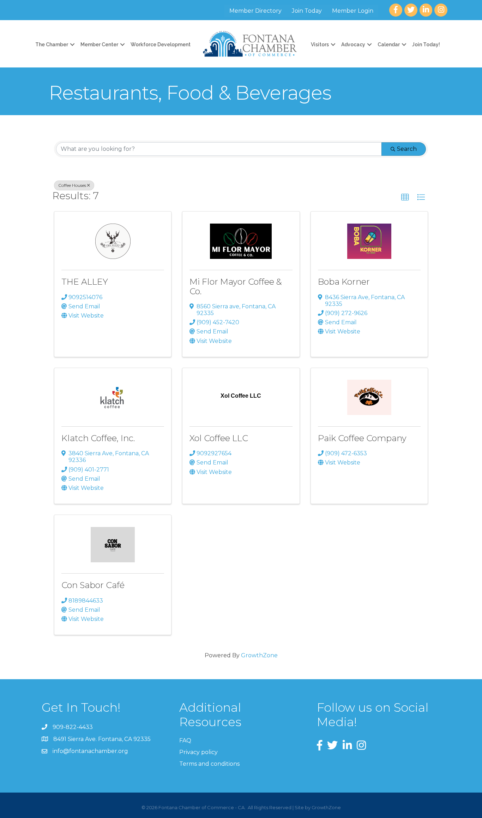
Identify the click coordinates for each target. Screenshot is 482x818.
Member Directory (255, 10)
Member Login (352, 10)
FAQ (185, 740)
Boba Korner (344, 282)
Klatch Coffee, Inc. (98, 438)
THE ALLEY (84, 282)
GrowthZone (259, 655)
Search (407, 149)
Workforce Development (161, 44)
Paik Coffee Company (362, 438)
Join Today (307, 10)
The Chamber (51, 44)
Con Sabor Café (93, 585)
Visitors (320, 44)
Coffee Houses (72, 185)
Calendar (389, 44)
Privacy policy (198, 752)
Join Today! (426, 44)
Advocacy (353, 44)
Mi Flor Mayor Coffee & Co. (235, 286)
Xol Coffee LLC (218, 438)
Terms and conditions (209, 763)
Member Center (99, 44)
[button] (405, 197)
